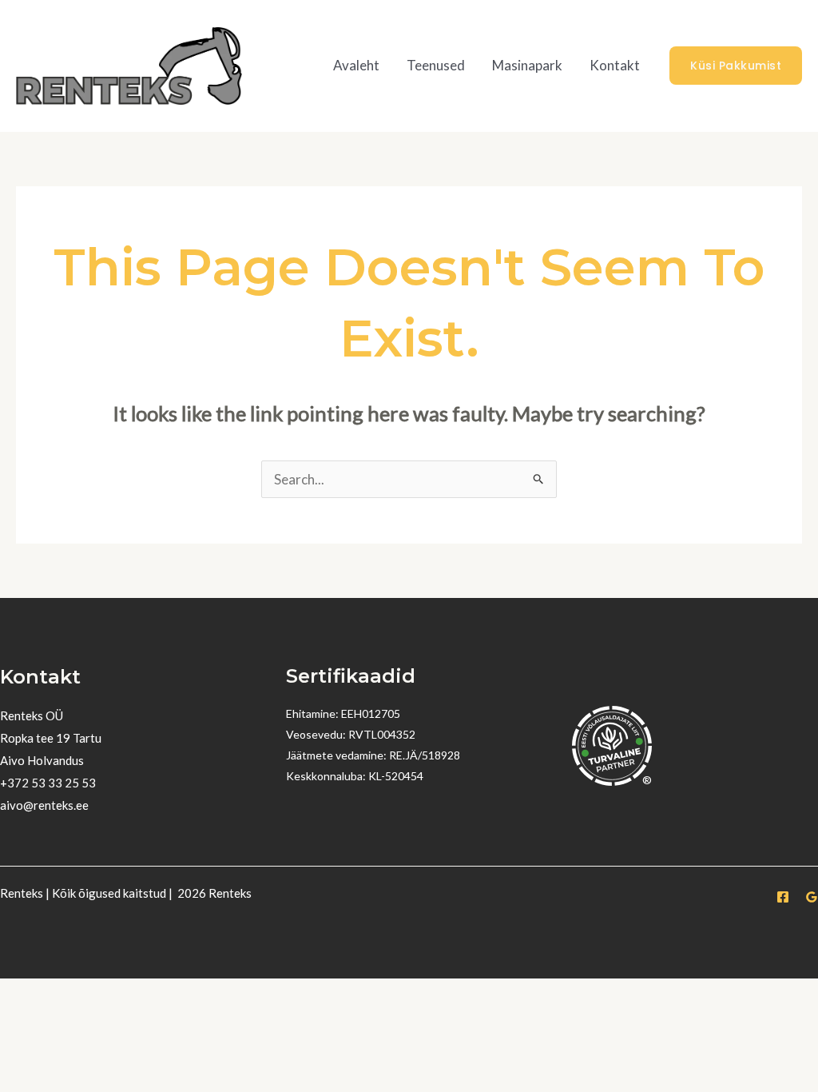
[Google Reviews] (811, 897)
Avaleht (356, 65)
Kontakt (615, 65)
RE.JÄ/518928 (424, 755)
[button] (735, 65)
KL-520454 (395, 776)
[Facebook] (782, 897)
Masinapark (527, 65)
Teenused (436, 65)
